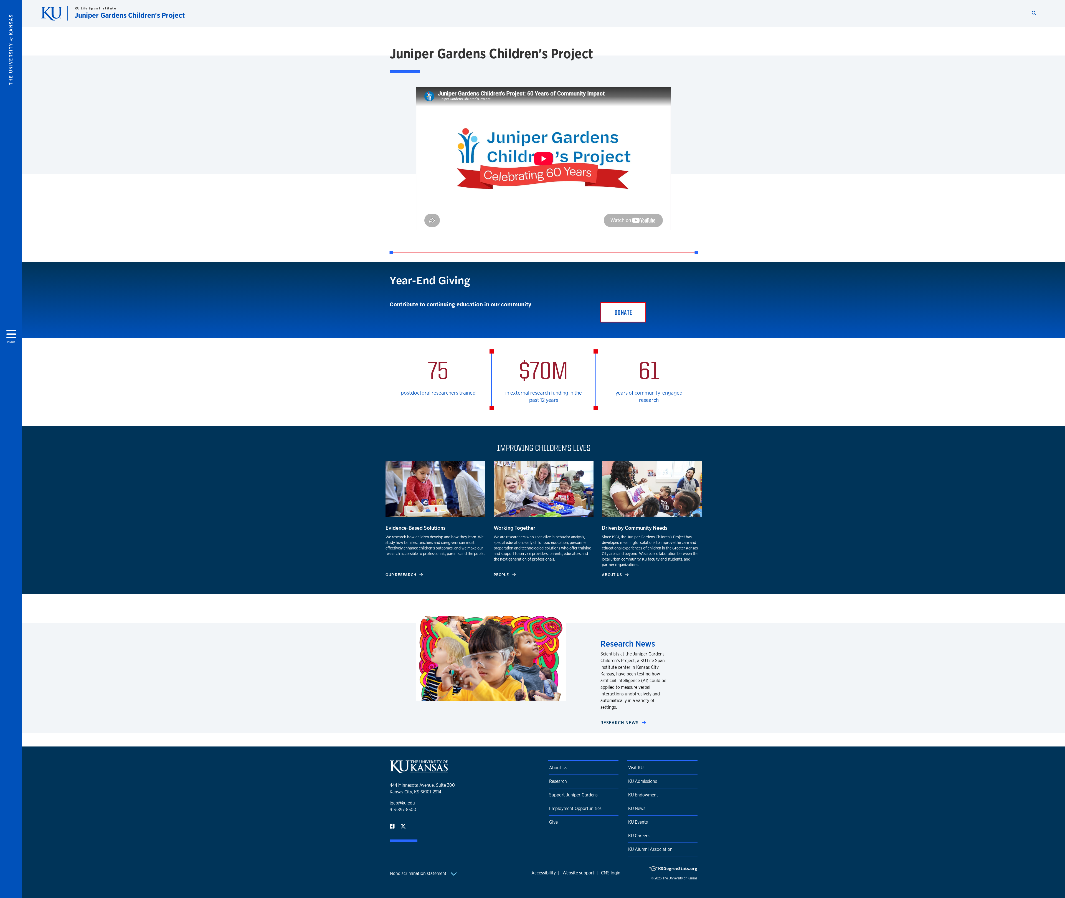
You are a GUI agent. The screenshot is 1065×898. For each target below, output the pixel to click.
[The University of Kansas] (419, 771)
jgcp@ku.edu (402, 803)
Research (558, 781)
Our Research (401, 574)
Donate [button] (623, 312)
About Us (612, 574)
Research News (620, 723)
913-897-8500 (403, 810)
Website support (578, 873)
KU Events (638, 822)
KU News (636, 808)
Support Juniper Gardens (573, 795)
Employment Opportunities (575, 808)
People (502, 574)
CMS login (610, 873)
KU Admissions (642, 781)
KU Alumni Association (650, 849)
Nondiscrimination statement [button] (419, 873)
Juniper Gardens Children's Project (130, 15)
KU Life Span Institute (95, 8)
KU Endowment (643, 795)
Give (553, 822)
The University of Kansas (680, 878)
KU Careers (639, 836)
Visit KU (635, 768)
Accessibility (543, 873)
